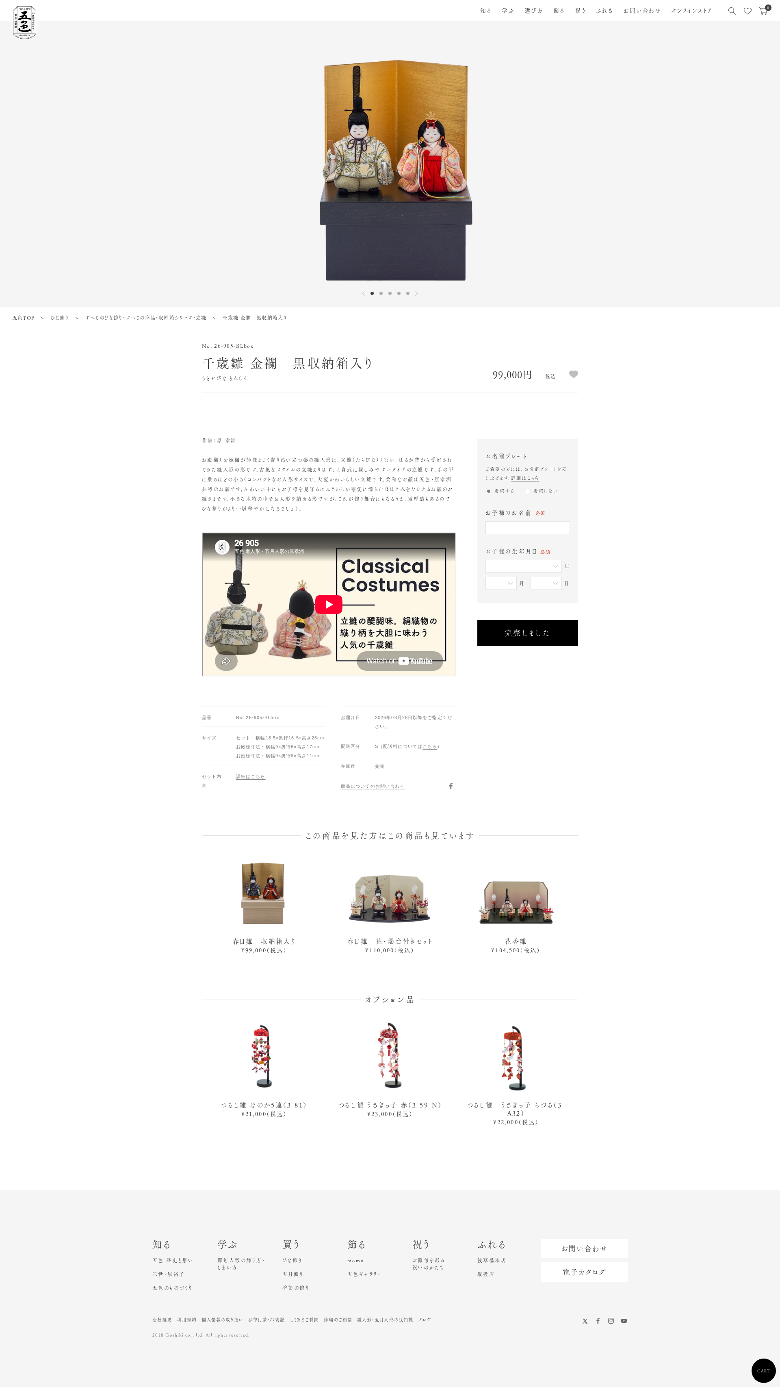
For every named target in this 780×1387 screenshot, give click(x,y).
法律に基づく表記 (266, 1320)
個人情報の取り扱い (222, 1320)
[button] (372, 293)
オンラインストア (692, 10)
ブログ (424, 1320)
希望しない (545, 491)
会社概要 (162, 1320)
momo (355, 1260)
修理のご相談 (338, 1320)
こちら (429, 746)
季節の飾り (296, 1287)
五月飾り (293, 1274)
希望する (504, 491)
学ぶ (508, 10)
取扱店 (486, 1274)
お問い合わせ (643, 10)
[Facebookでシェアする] (451, 786)
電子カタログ (585, 1272)
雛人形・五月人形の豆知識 (385, 1320)
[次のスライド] (416, 293)
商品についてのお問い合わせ (373, 786)
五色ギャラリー (365, 1274)
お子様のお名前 (515, 513)
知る (486, 10)
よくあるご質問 (304, 1320)
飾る (559, 10)
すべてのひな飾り (104, 317)
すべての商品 (141, 317)
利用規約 (186, 1320)
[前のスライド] (363, 293)
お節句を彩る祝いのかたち (428, 1264)
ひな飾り (60, 317)
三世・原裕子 (168, 1274)
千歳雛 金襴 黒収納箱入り (255, 317)
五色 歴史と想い (172, 1260)
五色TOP (23, 317)
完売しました (528, 633)
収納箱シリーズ (175, 317)
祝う (580, 10)
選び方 (534, 10)
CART (764, 1371)
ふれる (604, 10)
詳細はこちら (525, 478)
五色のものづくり (172, 1287)
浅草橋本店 (492, 1260)
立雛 (201, 317)
